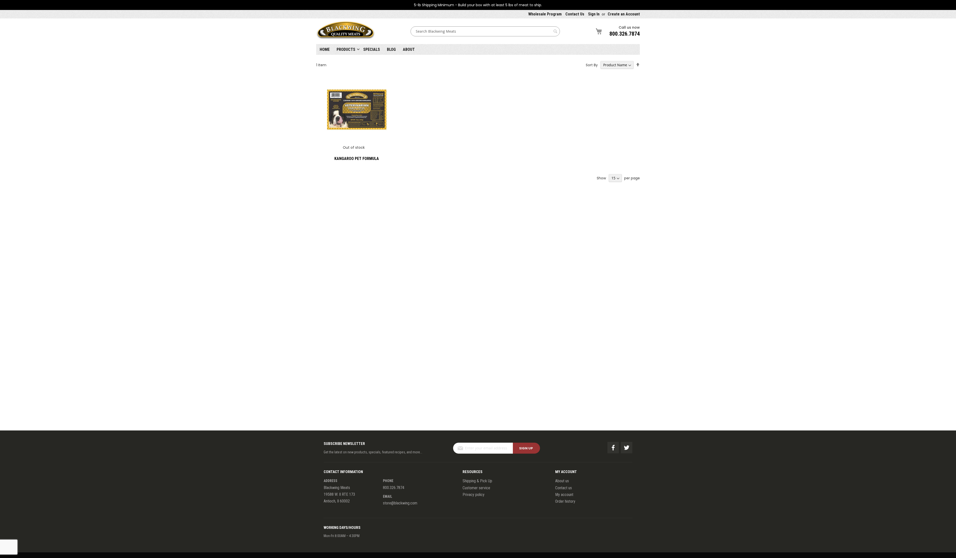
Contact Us (574, 14)
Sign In (593, 14)
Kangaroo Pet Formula (356, 158)
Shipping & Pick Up (477, 481)
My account (564, 494)
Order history (565, 501)
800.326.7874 (624, 34)
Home (325, 49)
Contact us (563, 488)
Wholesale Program (545, 14)
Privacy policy (473, 494)
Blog (391, 49)
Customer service (476, 488)
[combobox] (485, 31)
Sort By (592, 65)
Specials (371, 49)
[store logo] (345, 31)
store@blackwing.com (400, 503)
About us (562, 481)
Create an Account (624, 14)
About (409, 49)
